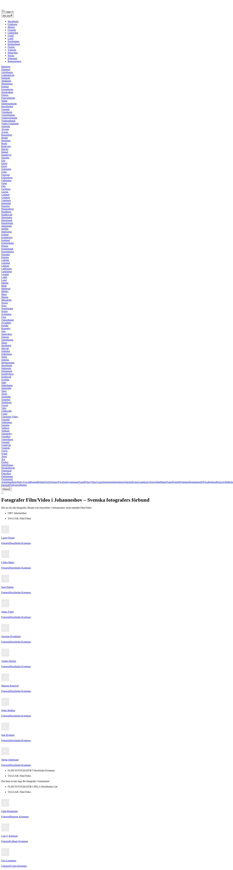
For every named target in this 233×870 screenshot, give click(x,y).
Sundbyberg (7, 374)
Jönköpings (7, 83)
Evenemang (73, 482)
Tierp (3, 391)
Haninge (5, 206)
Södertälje (6, 388)
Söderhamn (7, 385)
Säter (3, 382)
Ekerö (4, 163)
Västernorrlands (9, 118)
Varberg (5, 428)
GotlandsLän (7, 75)
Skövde (5, 348)
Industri (110, 482)
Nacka (11, 55)
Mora (4, 294)
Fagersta (5, 174)
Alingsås (5, 126)
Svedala (5, 379)
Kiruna (4, 246)
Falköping (6, 180)
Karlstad (5, 240)
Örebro (11, 47)
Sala (3, 331)
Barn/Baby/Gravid (21, 482)
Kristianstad (7, 248)
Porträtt (175, 482)
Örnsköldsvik (8, 468)
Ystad (4, 453)
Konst (135, 482)
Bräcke (4, 149)
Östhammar (7, 476)
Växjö (4, 450)
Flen (3, 186)
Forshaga (5, 189)
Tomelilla (6, 396)
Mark (4, 285)
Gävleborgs (7, 72)
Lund (4, 280)
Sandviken (6, 334)
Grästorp (5, 197)
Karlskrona (6, 237)
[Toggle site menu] (2, 493)
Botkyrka (6, 146)
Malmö (11, 27)
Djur (47, 482)
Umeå (11, 35)
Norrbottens (7, 92)
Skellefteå (6, 345)
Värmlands (6, 112)
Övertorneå (7, 479)
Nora (3, 305)
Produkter (184, 482)
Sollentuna (6, 354)
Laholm (5, 260)
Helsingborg (14, 44)
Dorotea (5, 157)
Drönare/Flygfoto (58, 482)
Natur (169, 482)
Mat (158, 482)
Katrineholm (7, 243)
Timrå (4, 394)
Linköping (13, 32)
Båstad (4, 152)
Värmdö (5, 442)
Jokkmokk (6, 226)
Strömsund (6, 371)
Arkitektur (6, 482)
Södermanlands (9, 103)
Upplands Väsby (9, 416)
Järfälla (4, 228)
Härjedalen (6, 217)
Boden (4, 137)
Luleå (10, 38)
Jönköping (6, 231)
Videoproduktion (18, 485)
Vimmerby (6, 433)
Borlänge (5, 140)
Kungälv (5, 254)
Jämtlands (6, 81)
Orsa (3, 317)
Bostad (33, 482)
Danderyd (6, 155)
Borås (4, 143)
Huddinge (6, 211)
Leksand (5, 263)
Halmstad (12, 58)
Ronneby (5, 328)
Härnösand (6, 220)
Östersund (6, 470)
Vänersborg (7, 439)
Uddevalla (6, 411)
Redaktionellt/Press (198, 482)
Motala (4, 297)
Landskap (143, 482)
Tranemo (5, 399)
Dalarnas (5, 69)
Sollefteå (5, 351)
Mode (163, 482)
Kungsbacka (7, 251)
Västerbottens (8, 115)
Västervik (6, 445)
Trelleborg (6, 402)
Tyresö (4, 405)
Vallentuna (6, 422)
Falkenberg (7, 177)
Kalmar (5, 86)
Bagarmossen (14, 61)
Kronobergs (7, 89)
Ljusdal (5, 274)
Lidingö (5, 265)
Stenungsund (7, 362)
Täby (3, 408)
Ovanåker (6, 322)
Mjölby (5, 291)
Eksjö (4, 166)
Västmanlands (8, 120)
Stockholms (7, 106)
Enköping (6, 169)
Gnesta (4, 192)
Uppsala (12, 30)
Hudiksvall (6, 214)
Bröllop (41, 482)
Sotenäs (5, 359)
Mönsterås (6, 300)
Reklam (212, 482)
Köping (5, 257)
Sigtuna (5, 337)
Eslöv (4, 172)
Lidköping (6, 268)
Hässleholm (7, 223)
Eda (3, 160)
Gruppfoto (101, 482)
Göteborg (12, 24)
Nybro (4, 311)
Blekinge (5, 66)
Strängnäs (6, 368)
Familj (82, 482)
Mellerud (5, 288)
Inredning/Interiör (123, 482)
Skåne (4, 100)
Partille (4, 325)
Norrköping (13, 41)
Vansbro (5, 425)
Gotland (5, 194)
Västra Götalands (10, 123)
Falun (4, 183)
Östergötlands (8, 98)
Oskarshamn (7, 320)
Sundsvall (6, 376)
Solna (4, 357)
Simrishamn (7, 339)
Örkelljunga (7, 465)
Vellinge (5, 431)
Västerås (12, 50)
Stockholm (13, 21)
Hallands (5, 78)
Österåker (6, 473)
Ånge (4, 456)
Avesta (4, 132)
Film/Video (90, 482)
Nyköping (6, 314)
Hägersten (13, 52)
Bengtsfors (6, 135)
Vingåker (5, 436)
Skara (4, 342)
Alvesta (5, 129)
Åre (3, 459)
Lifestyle (152, 482)
